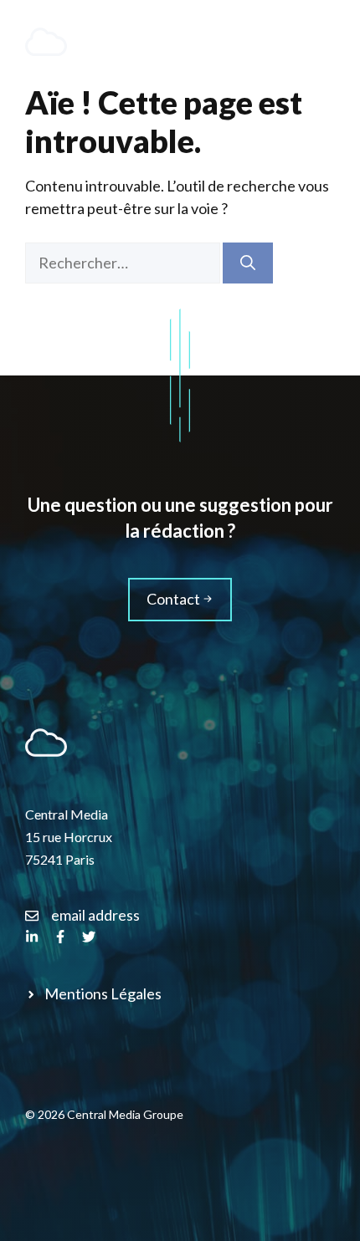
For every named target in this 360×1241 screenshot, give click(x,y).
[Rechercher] (248, 263)
